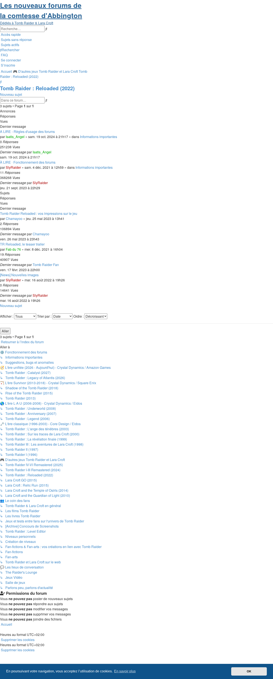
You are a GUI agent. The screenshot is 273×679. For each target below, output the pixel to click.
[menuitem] (16, 39)
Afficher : (7, 316)
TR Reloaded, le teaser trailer (22, 244)
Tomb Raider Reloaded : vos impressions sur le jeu (38, 213)
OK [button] (249, 671)
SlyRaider (13, 167)
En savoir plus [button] (125, 671)
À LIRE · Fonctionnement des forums (27, 162)
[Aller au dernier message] (52, 152)
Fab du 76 (13, 249)
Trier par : (44, 316)
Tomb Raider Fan (46, 264)
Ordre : (78, 316)
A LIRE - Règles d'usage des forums (27, 131)
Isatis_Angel (15, 136)
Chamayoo (14, 218)
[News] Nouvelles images (19, 274)
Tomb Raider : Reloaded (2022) (37, 88)
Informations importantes (98, 136)
